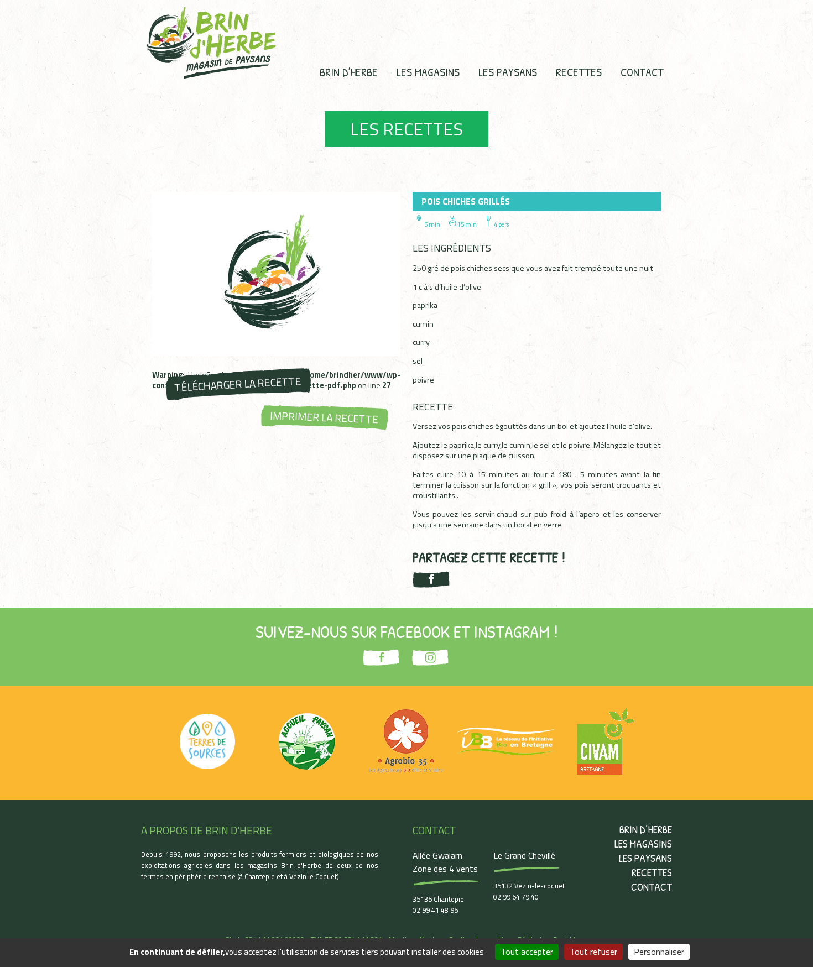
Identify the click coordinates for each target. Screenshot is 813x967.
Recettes (579, 72)
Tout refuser (593, 951)
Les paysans (507, 72)
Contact (642, 72)
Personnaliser (659, 951)
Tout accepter (527, 951)
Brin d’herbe (349, 72)
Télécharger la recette (237, 384)
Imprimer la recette (324, 417)
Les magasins (428, 72)
